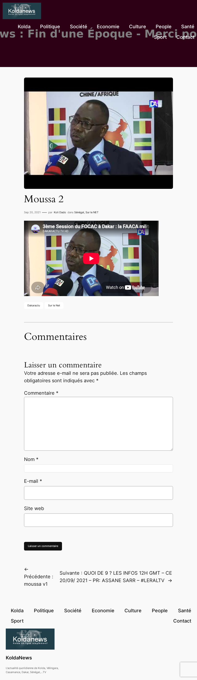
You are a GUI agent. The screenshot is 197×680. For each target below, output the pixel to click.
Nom (31, 459)
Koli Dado (60, 212)
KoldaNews (19, 658)
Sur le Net (54, 305)
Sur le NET (92, 212)
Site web (34, 508)
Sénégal (79, 212)
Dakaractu (33, 305)
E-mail (33, 481)
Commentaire (41, 393)
